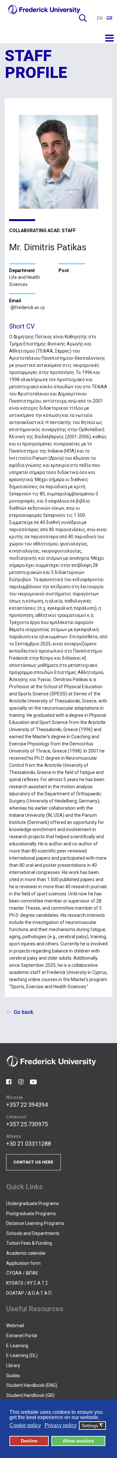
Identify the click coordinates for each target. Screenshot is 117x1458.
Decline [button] (29, 1440)
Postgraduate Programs (31, 1213)
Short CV (22, 326)
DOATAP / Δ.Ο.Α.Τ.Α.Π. (29, 1293)
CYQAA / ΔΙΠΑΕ (22, 1273)
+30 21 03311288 (28, 1143)
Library (13, 1365)
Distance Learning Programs (35, 1223)
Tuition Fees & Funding (29, 1243)
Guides (13, 1375)
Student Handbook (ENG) (31, 1385)
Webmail (15, 1325)
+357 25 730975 (27, 1124)
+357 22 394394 (27, 1104)
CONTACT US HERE (33, 1162)
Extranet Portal (21, 1335)
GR (109, 18)
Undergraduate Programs (32, 1203)
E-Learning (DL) (22, 1355)
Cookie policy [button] (25, 1425)
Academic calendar (26, 1253)
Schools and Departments (32, 1233)
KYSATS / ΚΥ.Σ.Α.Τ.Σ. (27, 1283)
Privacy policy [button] (61, 1425)
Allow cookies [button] (78, 1440)
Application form (23, 1263)
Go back (23, 1012)
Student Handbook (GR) (30, 1395)
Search (83, 18)
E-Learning (17, 1345)
